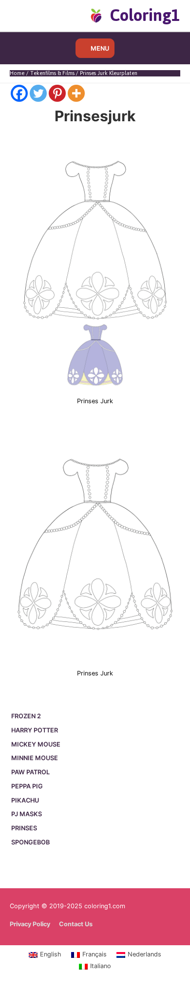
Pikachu (25, 800)
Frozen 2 (26, 716)
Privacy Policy (30, 924)
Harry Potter (34, 730)
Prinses (24, 828)
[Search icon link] (25, 15)
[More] (76, 93)
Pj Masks (26, 814)
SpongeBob (30, 842)
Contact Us (76, 924)
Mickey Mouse (35, 744)
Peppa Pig (27, 786)
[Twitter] (38, 93)
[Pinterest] (57, 93)
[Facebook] (19, 93)
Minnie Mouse (34, 758)
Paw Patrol (30, 772)
